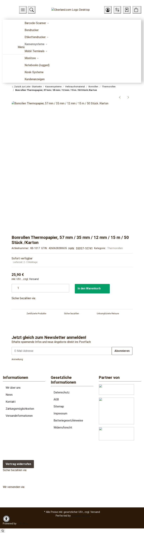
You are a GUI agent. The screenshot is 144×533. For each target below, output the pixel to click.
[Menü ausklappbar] (7, 48)
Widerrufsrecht (63, 427)
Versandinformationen (19, 415)
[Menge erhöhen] (66, 286)
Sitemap (59, 406)
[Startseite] (70, 10)
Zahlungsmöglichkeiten (20, 408)
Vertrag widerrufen (18, 464)
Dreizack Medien (80, 515)
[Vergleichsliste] (117, 10)
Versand (34, 279)
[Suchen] (31, 10)
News (9, 394)
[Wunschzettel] (126, 10)
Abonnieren (122, 351)
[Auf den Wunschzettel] (126, 106)
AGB (56, 399)
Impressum (60, 413)
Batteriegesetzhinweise (68, 420)
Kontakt (11, 401)
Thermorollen (115, 248)
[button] (108, 10)
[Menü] (23, 10)
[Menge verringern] (14, 286)
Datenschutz (62, 392)
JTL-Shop (22, 523)
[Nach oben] (2, 530)
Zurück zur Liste (22, 86)
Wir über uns (13, 387)
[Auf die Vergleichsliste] (119, 106)
